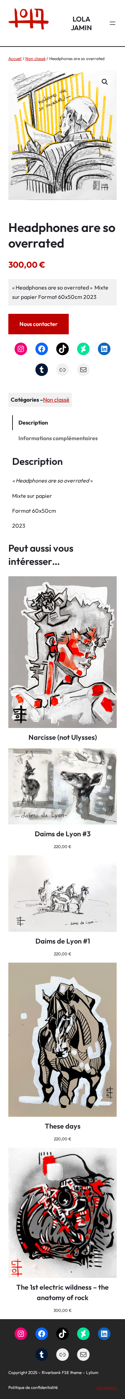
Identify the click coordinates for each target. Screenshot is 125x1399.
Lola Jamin (81, 23)
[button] (105, 82)
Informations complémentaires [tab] (58, 438)
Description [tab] (33, 422)
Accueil (15, 58)
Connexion (107, 1387)
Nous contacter (38, 323)
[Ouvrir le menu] (112, 23)
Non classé (35, 58)
